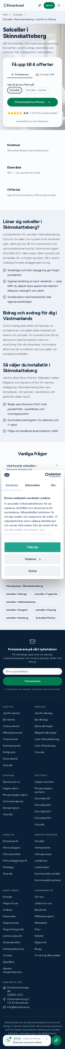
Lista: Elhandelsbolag (47, 739)
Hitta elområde (11, 854)
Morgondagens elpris (15, 794)
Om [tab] (53, 485)
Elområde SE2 (43, 805)
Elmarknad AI (10, 841)
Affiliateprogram (44, 916)
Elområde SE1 (43, 798)
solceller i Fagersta (45, 594)
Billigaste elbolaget (46, 732)
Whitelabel (41, 922)
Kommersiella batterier (48, 880)
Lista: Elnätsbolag (45, 745)
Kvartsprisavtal (11, 745)
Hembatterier (42, 847)
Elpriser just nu (11, 781)
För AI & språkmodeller (47, 955)
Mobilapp (8, 867)
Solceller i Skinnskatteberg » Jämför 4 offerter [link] (29, 19)
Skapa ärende (11, 922)
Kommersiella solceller (47, 873)
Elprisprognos (11, 807)
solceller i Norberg (17, 617)
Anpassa (30, 558)
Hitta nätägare (11, 847)
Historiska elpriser (13, 801)
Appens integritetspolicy (12, 970)
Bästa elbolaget (44, 726)
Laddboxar (41, 860)
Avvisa (32, 570)
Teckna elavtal (11, 726)
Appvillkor (8, 961)
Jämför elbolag (43, 713)
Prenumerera (32, 681)
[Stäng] (47, 1039)
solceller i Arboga (16, 594)
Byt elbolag (41, 719)
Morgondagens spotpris (44, 790)
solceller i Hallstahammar (21, 602)
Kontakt (7, 896)
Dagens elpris (10, 788)
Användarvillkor (12, 942)
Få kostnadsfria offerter (30, 102)
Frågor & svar (10, 903)
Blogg (38, 948)
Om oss (39, 896)
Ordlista (7, 909)
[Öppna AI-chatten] (56, 1040)
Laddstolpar (42, 867)
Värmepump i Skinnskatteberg (24, 586)
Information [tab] (32, 485)
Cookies (7, 955)
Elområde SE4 (43, 818)
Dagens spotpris (44, 781)
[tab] (19, 75)
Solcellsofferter (45, 617)
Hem (5, 14)
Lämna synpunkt (12, 935)
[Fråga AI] (39, 5)
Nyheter (39, 935)
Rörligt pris (9, 752)
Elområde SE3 (43, 811)
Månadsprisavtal (12, 732)
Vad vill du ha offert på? (21, 84)
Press (38, 929)
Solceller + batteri (36, 90)
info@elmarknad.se (18, 1007)
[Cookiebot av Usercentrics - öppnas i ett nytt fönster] (46, 475)
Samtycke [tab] (12, 485)
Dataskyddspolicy (13, 948)
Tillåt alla (32, 547)
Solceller (18, 14)
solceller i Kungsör (17, 609)
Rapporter (41, 942)
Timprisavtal (10, 739)
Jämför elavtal (11, 713)
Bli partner (40, 909)
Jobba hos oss (43, 903)
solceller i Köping (45, 609)
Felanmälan (9, 916)
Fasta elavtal (10, 758)
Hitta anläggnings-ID (15, 860)
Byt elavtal (9, 719)
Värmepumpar (43, 854)
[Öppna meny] (59, 5)
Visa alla (7, 765)
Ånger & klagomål (13, 929)
